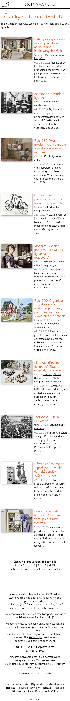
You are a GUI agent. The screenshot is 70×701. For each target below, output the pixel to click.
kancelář (53, 261)
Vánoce (57, 374)
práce (50, 323)
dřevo (49, 377)
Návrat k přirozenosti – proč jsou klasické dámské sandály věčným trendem (49, 469)
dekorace (60, 54)
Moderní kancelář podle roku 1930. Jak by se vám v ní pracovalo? (48, 251)
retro (59, 156)
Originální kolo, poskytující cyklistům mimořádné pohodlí (49, 199)
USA (56, 323)
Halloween (39, 377)
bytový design (48, 265)
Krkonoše (47, 381)
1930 (45, 261)
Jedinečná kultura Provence (46, 418)
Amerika (38, 327)
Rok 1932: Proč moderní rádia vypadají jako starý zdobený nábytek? (50, 146)
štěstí (56, 377)
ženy (51, 320)
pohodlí (46, 210)
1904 (45, 206)
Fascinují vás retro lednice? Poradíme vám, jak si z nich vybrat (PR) (47, 516)
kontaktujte (35, 637)
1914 (45, 54)
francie (61, 424)
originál (57, 381)
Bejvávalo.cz (45, 647)
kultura (52, 424)
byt (36, 58)
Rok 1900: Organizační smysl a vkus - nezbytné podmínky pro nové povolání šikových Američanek (50, 308)
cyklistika (54, 206)
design (51, 54)
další (52, 565)
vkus (46, 327)
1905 (45, 424)
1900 (45, 320)
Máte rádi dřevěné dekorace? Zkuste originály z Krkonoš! (48, 366)
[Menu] (5, 4)
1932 (45, 156)
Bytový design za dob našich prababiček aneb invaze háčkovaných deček (49, 45)
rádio (37, 159)
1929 (45, 101)
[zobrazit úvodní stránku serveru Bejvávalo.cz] (39, 6)
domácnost (40, 105)
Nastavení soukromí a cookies (35, 673)
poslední (45, 569)
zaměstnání (40, 323)
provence (39, 428)
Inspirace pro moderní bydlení (49, 95)
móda (42, 58)
